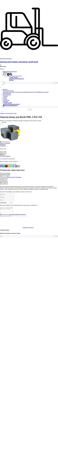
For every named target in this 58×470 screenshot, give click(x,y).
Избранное (3, 144)
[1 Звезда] (7, 120)
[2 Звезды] (13, 120)
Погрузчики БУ (7, 94)
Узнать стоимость (5, 156)
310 (8, 175)
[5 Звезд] (30, 120)
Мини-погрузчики (43, 92)
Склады (5, 98)
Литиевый (18, 177)
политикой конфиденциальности (17, 214)
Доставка (5, 96)
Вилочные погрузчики (6, 58)
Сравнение (3, 145)
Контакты (5, 101)
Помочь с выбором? (5, 143)
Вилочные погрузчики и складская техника (14, 92)
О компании (6, 100)
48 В (9, 174)
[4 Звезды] (25, 120)
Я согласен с (14, 214)
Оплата (5, 97)
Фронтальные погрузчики (32, 92)
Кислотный (12, 177)
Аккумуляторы (7, 93)
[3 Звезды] (19, 120)
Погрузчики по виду (8, 90)
